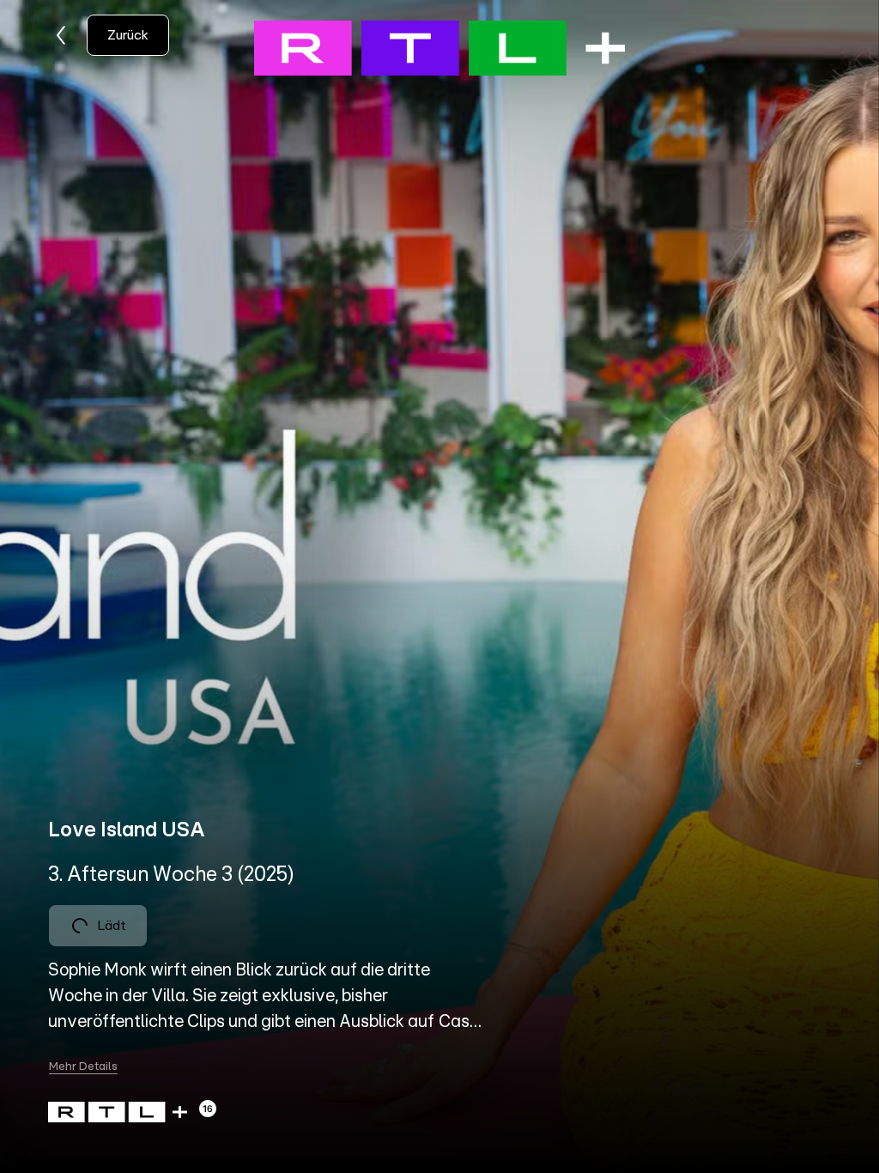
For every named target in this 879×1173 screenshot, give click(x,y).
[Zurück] (62, 35)
